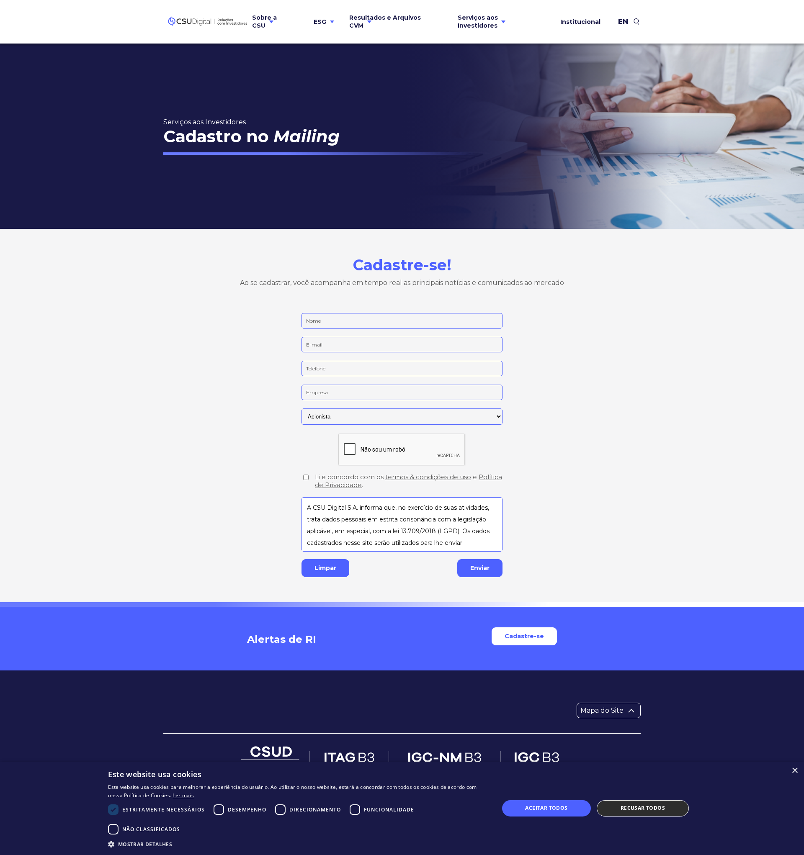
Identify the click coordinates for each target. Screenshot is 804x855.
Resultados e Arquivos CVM (385, 21)
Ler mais (183, 795)
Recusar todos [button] (643, 807)
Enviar (480, 568)
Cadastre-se (524, 636)
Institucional (580, 22)
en (623, 21)
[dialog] (402, 808)
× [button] (794, 771)
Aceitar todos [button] (546, 807)
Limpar (325, 568)
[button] (297, 844)
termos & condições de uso (428, 477)
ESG (320, 22)
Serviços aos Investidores (478, 21)
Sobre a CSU (264, 21)
